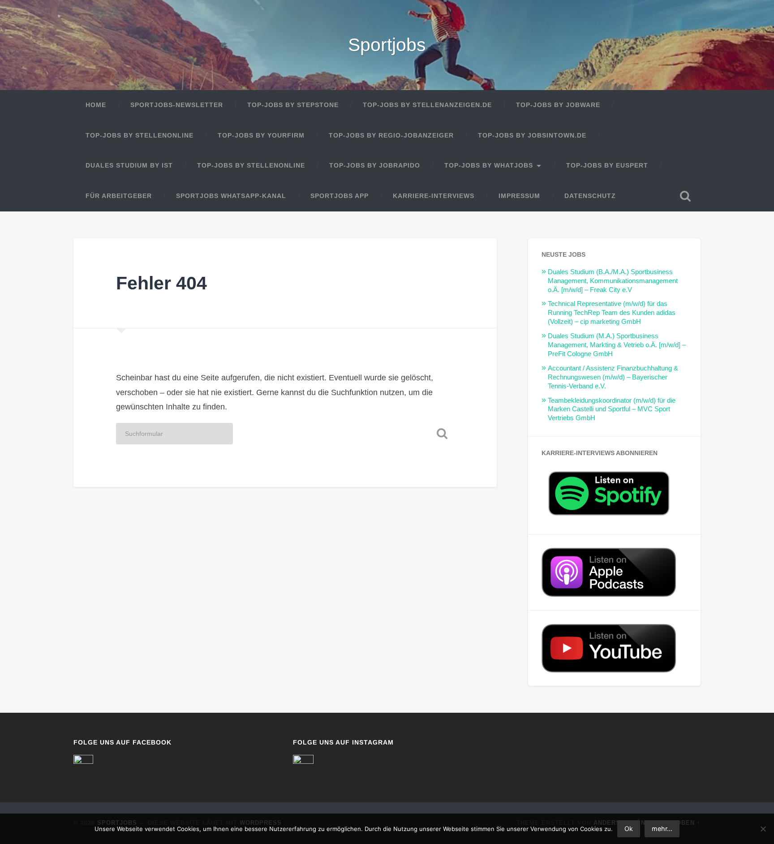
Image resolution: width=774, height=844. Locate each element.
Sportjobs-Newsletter (176, 105)
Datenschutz (590, 196)
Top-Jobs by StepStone (293, 105)
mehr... (662, 828)
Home (96, 105)
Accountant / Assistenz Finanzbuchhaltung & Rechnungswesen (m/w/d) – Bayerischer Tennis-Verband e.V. (613, 377)
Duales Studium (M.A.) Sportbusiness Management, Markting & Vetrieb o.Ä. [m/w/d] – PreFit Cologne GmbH (617, 344)
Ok (628, 828)
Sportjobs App (339, 196)
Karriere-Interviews (433, 196)
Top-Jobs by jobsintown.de (532, 135)
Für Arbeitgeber (119, 196)
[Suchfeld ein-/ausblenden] (685, 196)
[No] (762, 828)
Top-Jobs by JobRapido (374, 165)
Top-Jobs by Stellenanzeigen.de (427, 105)
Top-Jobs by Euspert (607, 165)
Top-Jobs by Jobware (558, 105)
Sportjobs (387, 44)
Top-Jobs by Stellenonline (140, 135)
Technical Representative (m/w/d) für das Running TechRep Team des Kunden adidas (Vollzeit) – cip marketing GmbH (611, 312)
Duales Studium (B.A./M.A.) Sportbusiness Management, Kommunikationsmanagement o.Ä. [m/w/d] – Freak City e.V (613, 280)
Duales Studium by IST (129, 165)
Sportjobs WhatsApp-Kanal (231, 196)
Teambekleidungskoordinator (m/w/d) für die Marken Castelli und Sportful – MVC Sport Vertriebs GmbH (611, 409)
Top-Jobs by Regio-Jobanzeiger (391, 135)
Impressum (519, 196)
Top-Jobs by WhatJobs (488, 165)
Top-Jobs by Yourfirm (261, 135)
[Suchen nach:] (174, 433)
